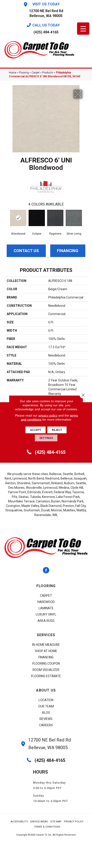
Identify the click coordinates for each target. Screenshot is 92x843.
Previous (6, 218)
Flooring (24, 72)
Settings (46, 438)
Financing (67, 250)
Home (12, 72)
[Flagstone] (55, 218)
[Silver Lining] (74, 218)
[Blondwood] (18, 218)
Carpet (35, 72)
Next (85, 218)
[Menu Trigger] (83, 28)
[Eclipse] (36, 218)
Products (47, 72)
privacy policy (47, 415)
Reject (57, 430)
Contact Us (26, 250)
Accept (35, 430)
